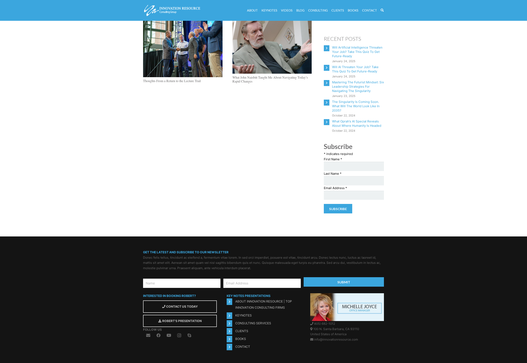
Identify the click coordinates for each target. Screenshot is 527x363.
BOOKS (240, 339)
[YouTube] (169, 335)
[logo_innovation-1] (172, 10)
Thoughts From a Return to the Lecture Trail (172, 81)
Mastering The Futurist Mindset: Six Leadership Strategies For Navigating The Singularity (358, 86)
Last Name (333, 174)
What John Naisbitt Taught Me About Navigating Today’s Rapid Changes (270, 79)
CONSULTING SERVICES (253, 323)
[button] (382, 10)
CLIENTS (241, 331)
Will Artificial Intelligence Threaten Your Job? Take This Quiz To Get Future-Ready (357, 51)
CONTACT (242, 347)
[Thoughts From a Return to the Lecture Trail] (183, 23)
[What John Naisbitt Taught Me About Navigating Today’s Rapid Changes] (272, 23)
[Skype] (189, 335)
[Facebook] (158, 335)
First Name (333, 159)
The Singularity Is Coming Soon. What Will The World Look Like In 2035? (356, 106)
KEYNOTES (243, 315)
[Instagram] (179, 335)
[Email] (148, 335)
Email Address (335, 188)
